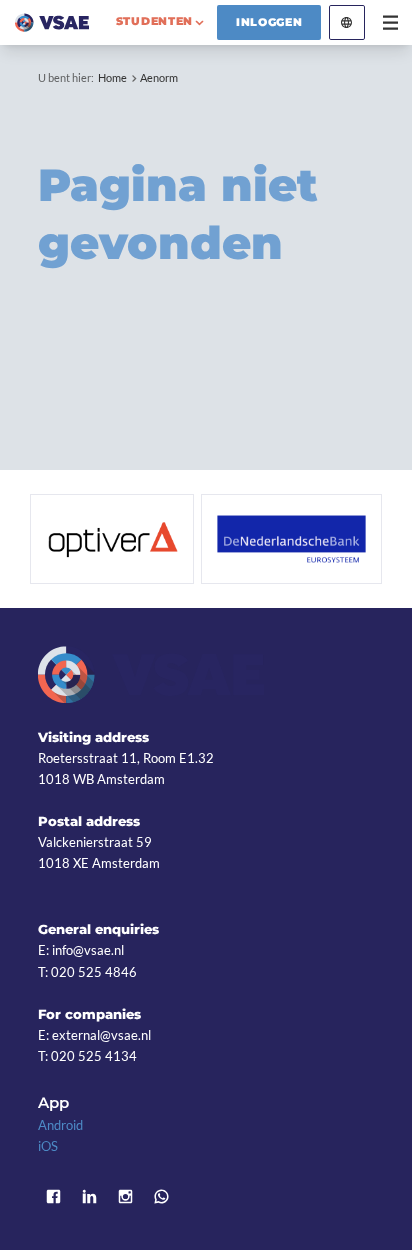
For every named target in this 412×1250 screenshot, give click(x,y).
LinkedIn (89, 1196)
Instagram (125, 1196)
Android (60, 1125)
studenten (154, 21)
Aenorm (159, 77)
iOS (48, 1146)
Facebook (53, 1196)
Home (112, 77)
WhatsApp (161, 1196)
